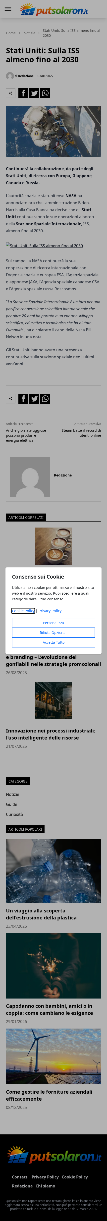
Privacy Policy (50, 610)
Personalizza (53, 622)
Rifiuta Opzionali (53, 632)
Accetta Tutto (53, 642)
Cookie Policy (23, 610)
